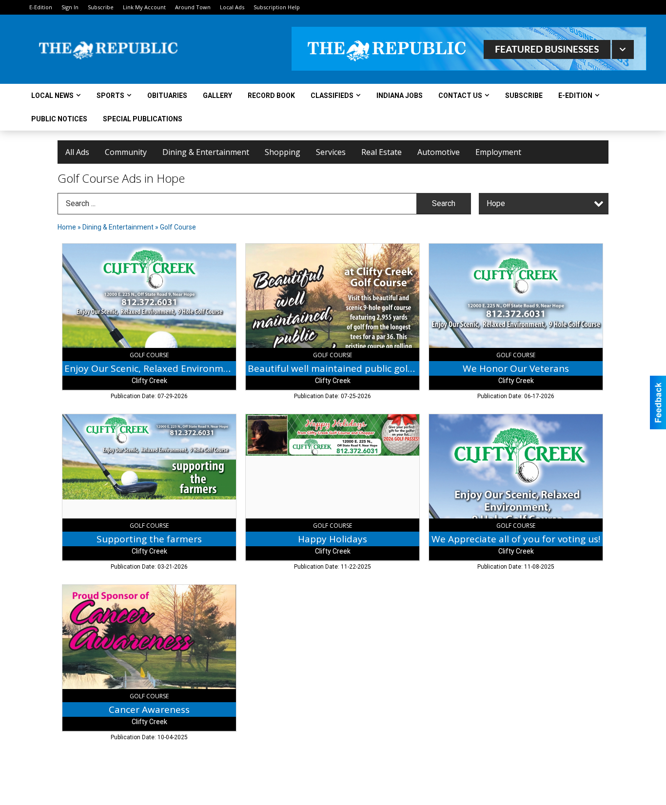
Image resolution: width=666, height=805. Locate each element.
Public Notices (59, 119)
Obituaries (167, 95)
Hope (496, 203)
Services (331, 152)
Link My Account (144, 7)
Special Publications (142, 119)
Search (443, 203)
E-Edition (40, 7)
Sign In (69, 7)
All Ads (77, 152)
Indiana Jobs (399, 95)
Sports (110, 95)
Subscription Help (277, 7)
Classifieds (332, 95)
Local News (52, 95)
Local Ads (232, 7)
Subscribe (101, 7)
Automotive (438, 152)
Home (67, 227)
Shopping (282, 152)
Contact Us (460, 95)
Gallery (217, 95)
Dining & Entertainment (205, 152)
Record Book (271, 95)
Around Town (193, 7)
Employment (498, 152)
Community (126, 152)
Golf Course (178, 227)
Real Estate (381, 152)
